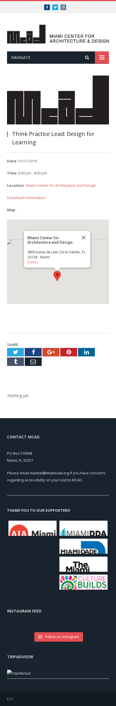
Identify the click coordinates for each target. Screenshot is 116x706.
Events (32, 262)
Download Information (26, 197)
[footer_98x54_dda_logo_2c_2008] (83, 528)
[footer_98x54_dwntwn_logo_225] (32, 563)
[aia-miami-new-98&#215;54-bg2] (32, 528)
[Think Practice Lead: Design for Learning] (58, 101)
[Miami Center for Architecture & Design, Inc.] (58, 33)
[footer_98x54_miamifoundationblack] (83, 564)
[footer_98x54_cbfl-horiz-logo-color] (83, 582)
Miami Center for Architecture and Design (61, 185)
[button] (57, 276)
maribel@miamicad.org (49, 472)
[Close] (83, 237)
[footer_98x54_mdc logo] (83, 546)
